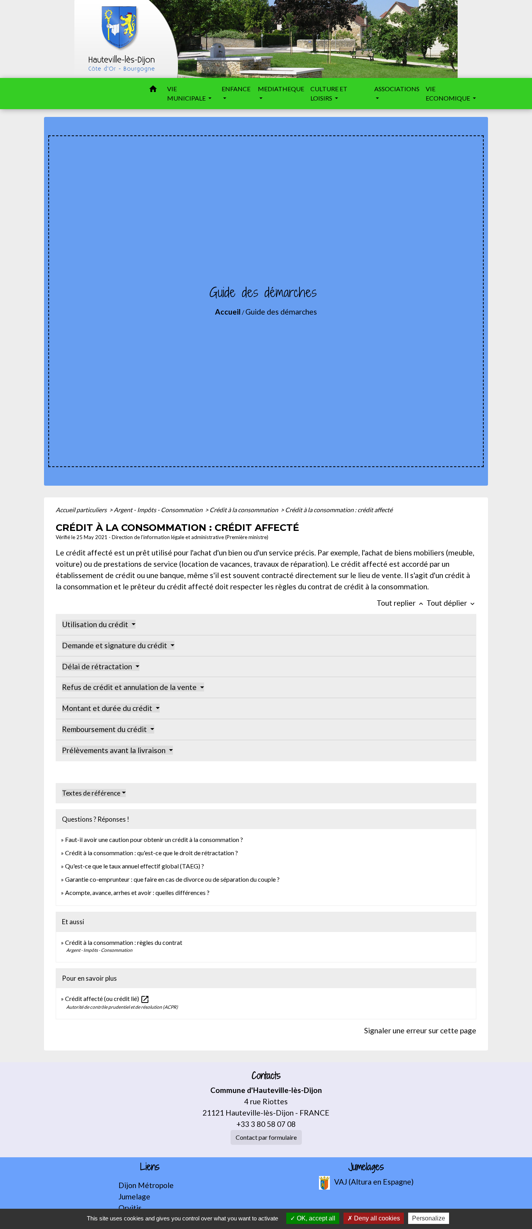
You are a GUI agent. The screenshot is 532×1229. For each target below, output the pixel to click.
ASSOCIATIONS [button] (396, 88)
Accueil (228, 311)
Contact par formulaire (266, 1137)
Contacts (266, 1075)
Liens (150, 1166)
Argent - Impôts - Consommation (159, 509)
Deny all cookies (376, 1218)
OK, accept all (315, 1218)
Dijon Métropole (146, 1185)
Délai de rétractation (98, 666)
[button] (153, 90)
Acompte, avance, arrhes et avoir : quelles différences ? (137, 892)
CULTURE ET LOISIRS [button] (328, 93)
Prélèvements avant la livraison (114, 750)
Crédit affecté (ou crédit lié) (107, 998)
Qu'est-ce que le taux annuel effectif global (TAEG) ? (134, 866)
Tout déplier (451, 602)
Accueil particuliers (82, 509)
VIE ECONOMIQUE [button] (448, 93)
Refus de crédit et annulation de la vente (130, 687)
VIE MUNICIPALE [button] (187, 93)
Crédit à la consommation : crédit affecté (339, 509)
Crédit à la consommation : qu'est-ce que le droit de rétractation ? (151, 852)
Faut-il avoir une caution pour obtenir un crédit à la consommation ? (154, 839)
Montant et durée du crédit (108, 708)
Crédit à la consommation (244, 509)
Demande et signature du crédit (115, 645)
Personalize (428, 1218)
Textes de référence (91, 793)
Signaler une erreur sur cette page (420, 1030)
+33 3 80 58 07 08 (266, 1123)
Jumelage (134, 1196)
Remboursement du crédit (105, 729)
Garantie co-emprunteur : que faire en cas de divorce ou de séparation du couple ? (172, 879)
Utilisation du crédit (96, 624)
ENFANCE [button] (236, 88)
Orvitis (130, 1207)
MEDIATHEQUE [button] (281, 88)
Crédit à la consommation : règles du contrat (124, 942)
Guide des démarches (281, 311)
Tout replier (401, 602)
